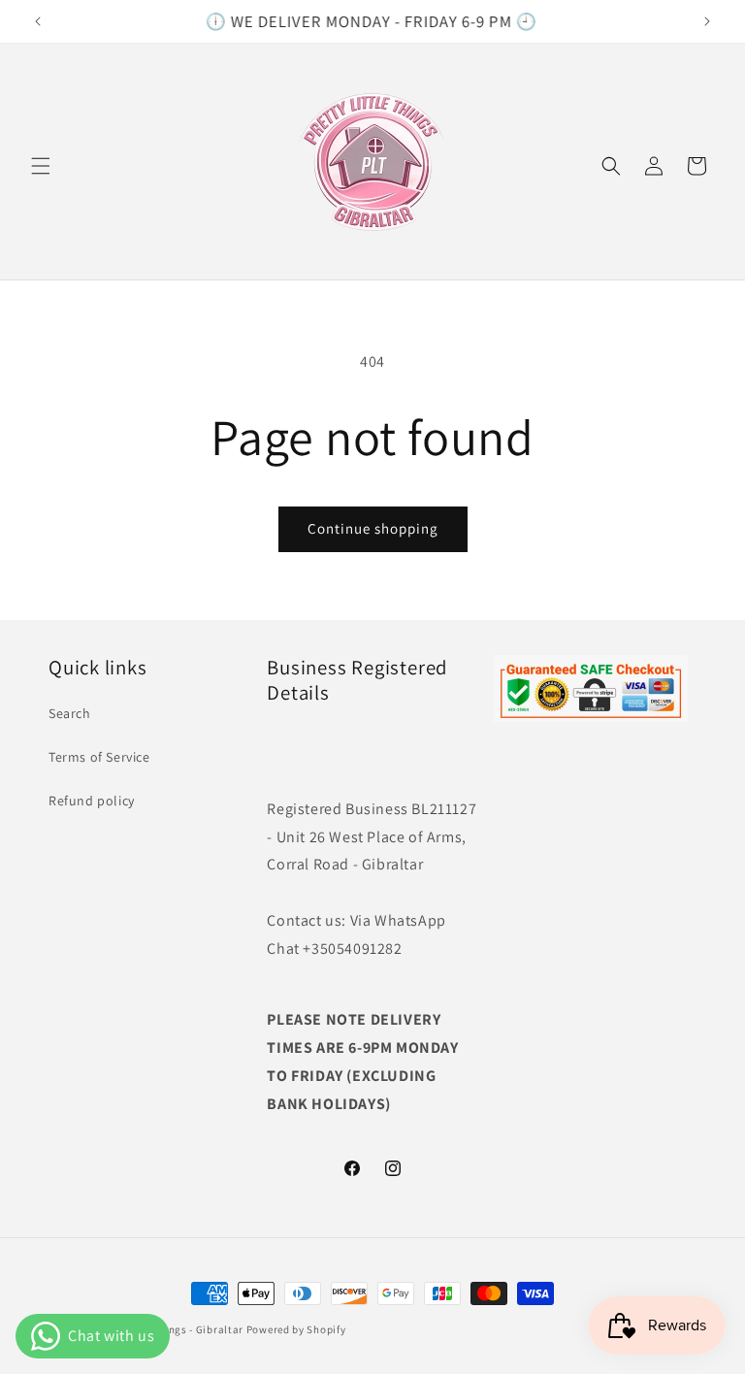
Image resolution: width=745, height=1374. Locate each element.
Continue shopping (373, 528)
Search (70, 713)
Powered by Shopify (296, 1329)
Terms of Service (99, 757)
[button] (40, 166)
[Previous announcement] (37, 21)
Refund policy (92, 800)
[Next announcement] (707, 21)
